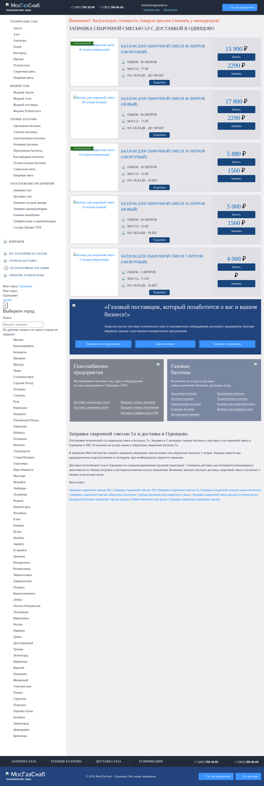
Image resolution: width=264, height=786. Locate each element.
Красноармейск (23, 346)
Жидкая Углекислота (27, 111)
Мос (25, 776)
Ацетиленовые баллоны (29, 138)
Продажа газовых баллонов (138, 402)
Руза (16, 401)
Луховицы (20, 494)
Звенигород (21, 723)
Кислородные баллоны (28, 156)
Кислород (19, 53)
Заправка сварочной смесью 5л (178, 490)
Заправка (236, 73)
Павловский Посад (25, 420)
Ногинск (19, 445)
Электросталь (22, 686)
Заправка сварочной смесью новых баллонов (231, 490)
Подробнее (159, 82)
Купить (236, 56)
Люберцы (19, 488)
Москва (18, 339)
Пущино (19, 587)
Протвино (20, 674)
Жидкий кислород (25, 104)
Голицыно (20, 438)
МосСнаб (23, 7)
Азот (16, 34)
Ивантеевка (21, 618)
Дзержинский (22, 581)
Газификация (151, 761)
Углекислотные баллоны (29, 163)
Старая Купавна (23, 457)
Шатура (18, 364)
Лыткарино (20, 612)
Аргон (17, 28)
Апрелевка (20, 463)
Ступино (19, 395)
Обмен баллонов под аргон (149, 499)
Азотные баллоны (25, 132)
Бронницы (20, 735)
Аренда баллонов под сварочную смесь (164, 494)
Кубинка (19, 432)
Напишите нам (151, 9)
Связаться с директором (227, 343)
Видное (18, 500)
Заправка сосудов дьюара (30, 202)
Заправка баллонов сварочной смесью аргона (99, 499)
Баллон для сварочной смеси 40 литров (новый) (163, 101)
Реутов (17, 624)
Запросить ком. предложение (103, 343)
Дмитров (19, 556)
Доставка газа (22, 196)
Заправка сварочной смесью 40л (90, 490)
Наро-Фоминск (23, 469)
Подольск (19, 705)
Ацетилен (19, 40)
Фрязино (19, 630)
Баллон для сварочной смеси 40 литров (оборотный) (163, 49)
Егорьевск (20, 550)
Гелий (17, 46)
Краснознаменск (24, 593)
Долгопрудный (23, 643)
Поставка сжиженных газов (91, 407)
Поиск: (7, 317)
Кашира (18, 525)
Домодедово (21, 729)
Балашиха (19, 352)
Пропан (18, 59)
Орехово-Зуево (23, 711)
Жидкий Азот (22, 98)
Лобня (17, 599)
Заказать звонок (165, 343)
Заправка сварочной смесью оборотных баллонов (103, 494)
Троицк (18, 649)
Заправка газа (22, 190)
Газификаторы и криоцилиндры (34, 221)
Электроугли (21, 451)
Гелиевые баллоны (25, 144)
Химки (18, 692)
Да (4, 300)
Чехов (17, 370)
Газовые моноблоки (26, 215)
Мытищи (19, 476)
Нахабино (19, 513)
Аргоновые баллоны (27, 125)
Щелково (19, 358)
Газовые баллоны (23, 119)
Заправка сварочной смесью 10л (135, 490)
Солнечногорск (23, 376)
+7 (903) (111, 7)
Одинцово (25, 286)
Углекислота (21, 65)
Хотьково (19, 389)
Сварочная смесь (24, 71)
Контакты (16, 241)
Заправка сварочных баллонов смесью (194, 499)
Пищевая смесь (23, 77)
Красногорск (21, 506)
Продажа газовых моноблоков (140, 407)
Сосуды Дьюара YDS (27, 227)
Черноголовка (22, 575)
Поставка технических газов (92, 402)
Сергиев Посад (23, 383)
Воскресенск (21, 562)
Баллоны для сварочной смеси (236, 403)
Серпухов (19, 698)
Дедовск (18, 537)
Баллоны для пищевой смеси (235, 409)
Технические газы (23, 21)
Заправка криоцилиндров (30, 208)
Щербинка (20, 661)
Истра (17, 531)
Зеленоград (20, 655)
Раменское (20, 407)
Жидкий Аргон (23, 92)
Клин (16, 519)
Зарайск (18, 544)
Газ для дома (250, 776)
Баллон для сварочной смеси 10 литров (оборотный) (163, 154)
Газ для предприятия (242, 7)
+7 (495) (82, 7)
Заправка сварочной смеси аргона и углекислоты (224, 494)
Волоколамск (22, 568)
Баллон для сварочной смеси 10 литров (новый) (163, 206)
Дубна (17, 636)
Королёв (18, 667)
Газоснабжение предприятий (32, 183)
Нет (9, 300)
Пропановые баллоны (27, 150)
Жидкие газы (19, 85)
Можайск (19, 482)
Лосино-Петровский (26, 605)
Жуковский (20, 680)
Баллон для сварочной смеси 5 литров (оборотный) (162, 259)
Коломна (19, 717)
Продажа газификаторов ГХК (139, 412)
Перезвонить (170, 9)
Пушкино (19, 414)
